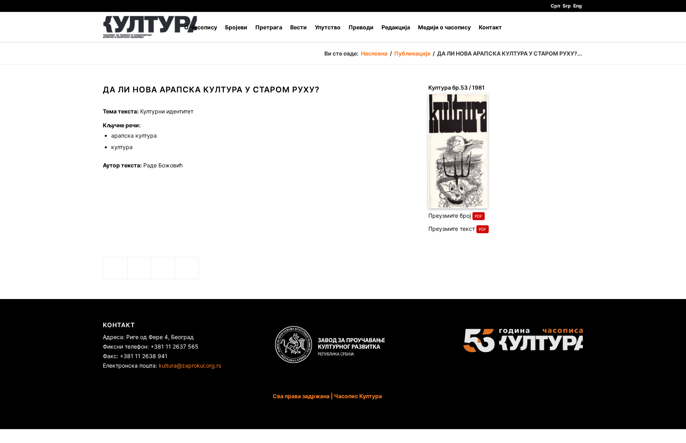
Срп (555, 6)
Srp (567, 6)
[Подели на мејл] (186, 268)
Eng (577, 6)
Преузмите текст (451, 228)
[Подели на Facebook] (115, 268)
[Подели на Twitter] (139, 268)
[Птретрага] (575, 27)
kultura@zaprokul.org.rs (190, 365)
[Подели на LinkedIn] (163, 268)
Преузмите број (449, 215)
